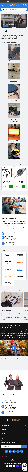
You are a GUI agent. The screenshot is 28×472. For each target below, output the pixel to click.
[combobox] (14, 9)
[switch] (24, 470)
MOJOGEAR (16, 470)
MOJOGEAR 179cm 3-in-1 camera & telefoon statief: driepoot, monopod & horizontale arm (7, 181)
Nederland (6, 456)
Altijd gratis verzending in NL (15, 31)
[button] (2, 4)
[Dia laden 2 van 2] (15, 28)
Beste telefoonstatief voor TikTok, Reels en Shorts (11, 309)
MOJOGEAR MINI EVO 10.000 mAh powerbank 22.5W (19, 181)
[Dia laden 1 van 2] (13, 28)
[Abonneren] (24, 446)
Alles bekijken (23, 164)
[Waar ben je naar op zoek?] (3, 9)
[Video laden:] (14, 348)
